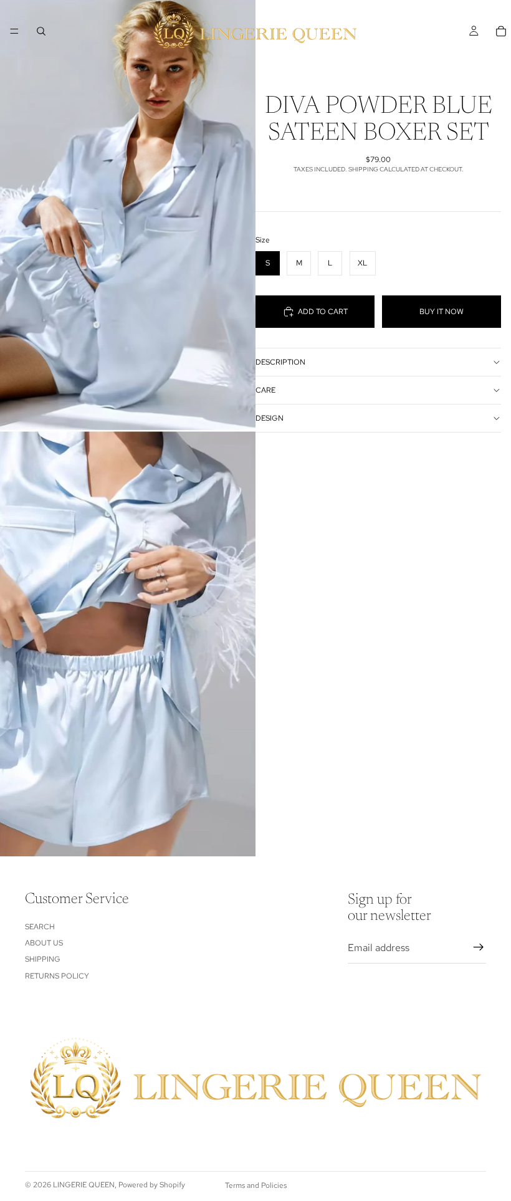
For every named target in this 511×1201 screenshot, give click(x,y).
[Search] (41, 31)
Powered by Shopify (151, 1185)
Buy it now (441, 312)
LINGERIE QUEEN (84, 1185)
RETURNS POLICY (57, 976)
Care (265, 390)
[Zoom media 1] (128, 215)
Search (40, 926)
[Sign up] (479, 947)
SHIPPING (42, 959)
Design (270, 418)
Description (280, 362)
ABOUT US (44, 943)
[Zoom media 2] (128, 643)
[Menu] (14, 31)
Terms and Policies (256, 1185)
